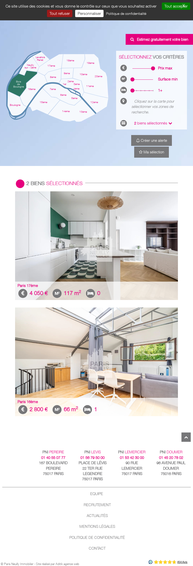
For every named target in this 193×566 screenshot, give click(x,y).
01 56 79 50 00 (92, 457)
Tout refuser (60, 13)
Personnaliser (89, 13)
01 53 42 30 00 (132, 457)
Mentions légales (97, 526)
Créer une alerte (153, 140)
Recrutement (97, 504)
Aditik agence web (67, 564)
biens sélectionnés (150, 123)
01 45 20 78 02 (171, 457)
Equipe (96, 493)
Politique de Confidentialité (97, 537)
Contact (97, 548)
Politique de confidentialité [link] (126, 13)
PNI (53, 452)
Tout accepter (176, 6)
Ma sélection (153, 152)
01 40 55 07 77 (53, 457)
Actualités (97, 515)
